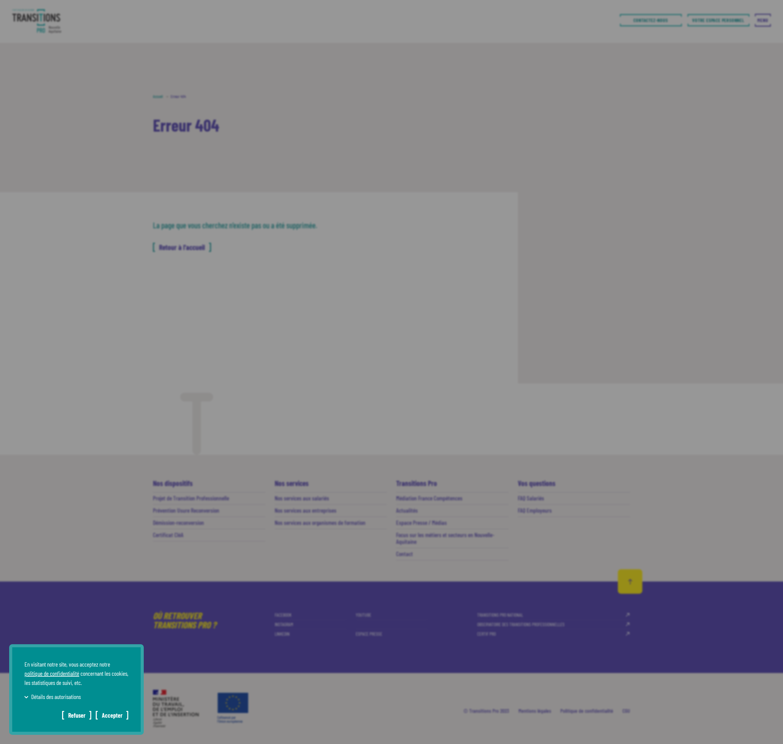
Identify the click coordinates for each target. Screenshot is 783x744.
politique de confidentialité (51, 673)
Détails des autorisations (56, 696)
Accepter (112, 715)
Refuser (76, 715)
